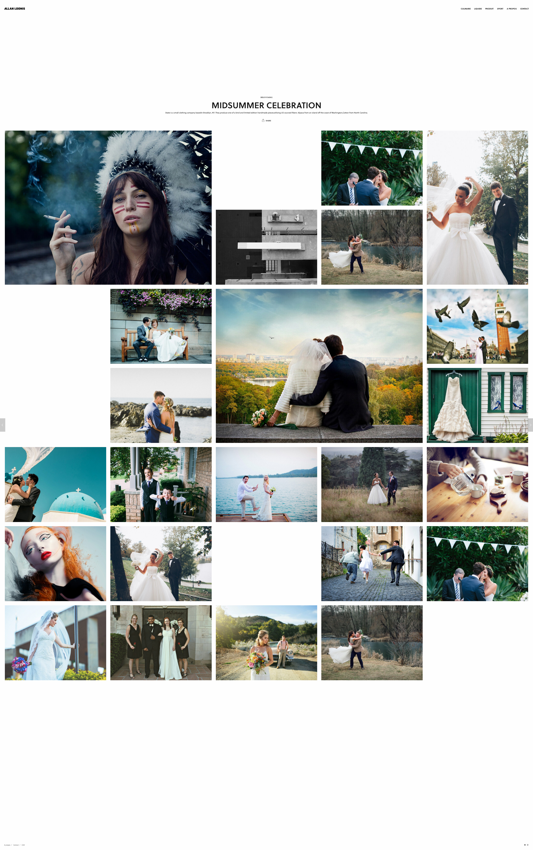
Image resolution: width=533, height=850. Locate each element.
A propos (512, 8)
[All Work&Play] (2, 425)
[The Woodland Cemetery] (530, 425)
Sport (500, 8)
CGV (23, 845)
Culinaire (466, 8)
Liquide (478, 8)
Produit (489, 8)
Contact (524, 8)
